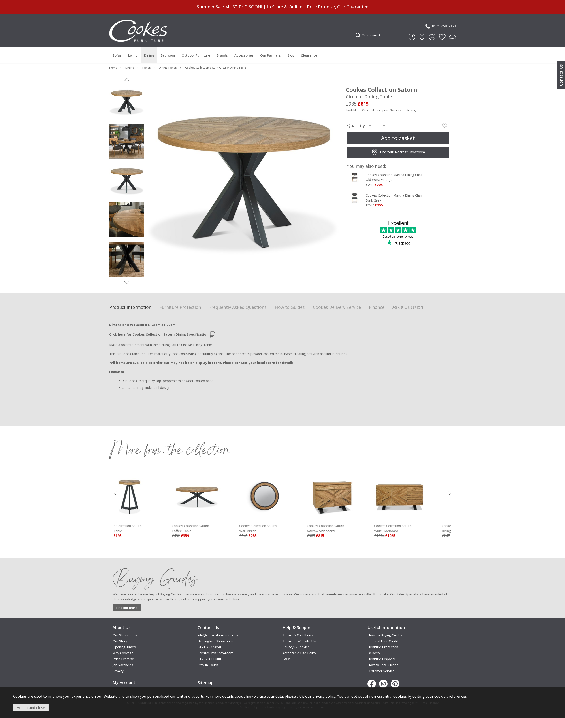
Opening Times (124, 647)
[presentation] (115, 492)
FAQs (286, 659)
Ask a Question (407, 307)
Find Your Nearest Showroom (402, 152)
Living (132, 55)
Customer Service (380, 671)
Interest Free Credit (382, 641)
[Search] (358, 35)
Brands (222, 55)
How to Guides (290, 307)
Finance (376, 307)
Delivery (373, 653)
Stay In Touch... (209, 665)
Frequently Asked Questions (238, 307)
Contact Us (561, 75)
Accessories (244, 55)
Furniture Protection (180, 307)
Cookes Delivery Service (337, 307)
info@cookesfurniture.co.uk (218, 635)
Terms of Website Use (299, 641)
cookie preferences (450, 696)
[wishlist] (442, 37)
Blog (290, 55)
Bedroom (168, 55)
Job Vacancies (123, 665)
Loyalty (118, 671)
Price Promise (123, 659)
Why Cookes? (123, 653)
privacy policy (323, 696)
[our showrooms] (422, 37)
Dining (149, 55)
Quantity (356, 125)
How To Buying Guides (384, 635)
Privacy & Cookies (296, 647)
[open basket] (452, 37)
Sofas (117, 55)
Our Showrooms (125, 635)
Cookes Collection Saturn (135, 528)
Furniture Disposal (381, 659)
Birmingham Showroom (215, 641)
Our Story (120, 641)
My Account (124, 682)
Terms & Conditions (297, 635)
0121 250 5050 (444, 26)
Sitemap (206, 682)
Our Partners (270, 55)
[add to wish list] (444, 125)
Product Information (130, 307)
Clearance (309, 55)
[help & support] (412, 37)
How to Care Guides (382, 665)
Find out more (126, 607)
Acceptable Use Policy (299, 653)
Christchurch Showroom (215, 653)
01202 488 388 (209, 659)
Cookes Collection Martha (410, 528)
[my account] (432, 37)
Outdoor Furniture (196, 55)
